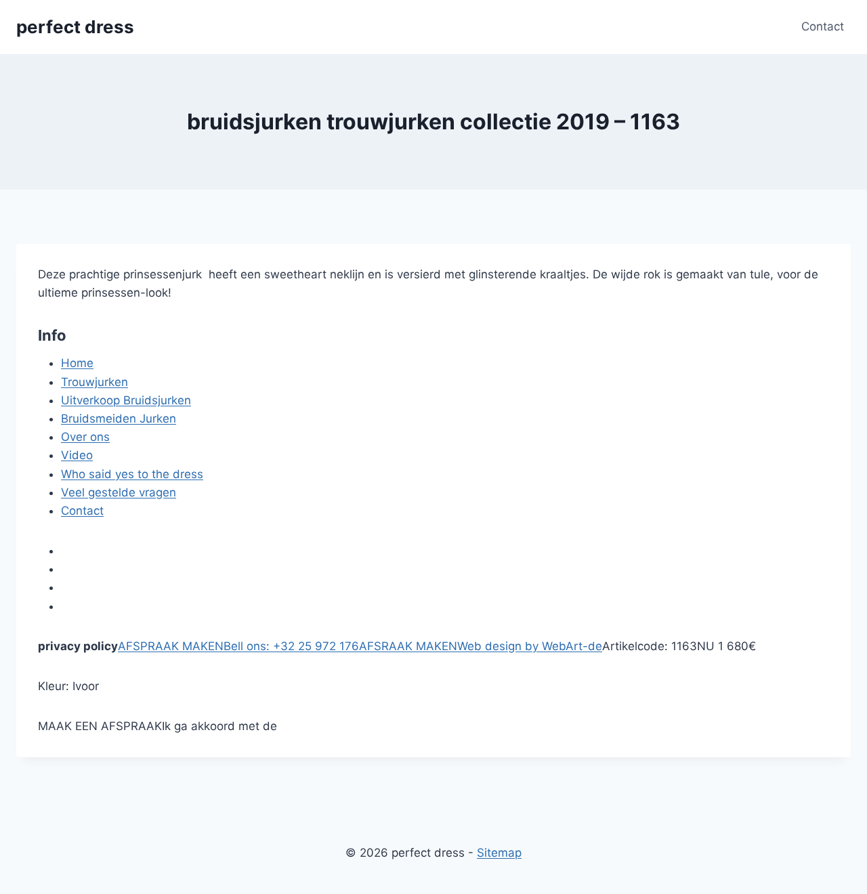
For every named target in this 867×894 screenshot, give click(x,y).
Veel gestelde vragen (118, 492)
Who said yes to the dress (132, 474)
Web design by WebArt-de (529, 646)
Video (77, 455)
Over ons (85, 437)
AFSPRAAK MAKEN (171, 646)
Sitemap (499, 852)
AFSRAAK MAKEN (408, 646)
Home (77, 363)
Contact (822, 26)
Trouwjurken (94, 382)
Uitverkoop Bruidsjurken (126, 400)
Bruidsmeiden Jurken (118, 418)
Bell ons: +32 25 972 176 (291, 646)
